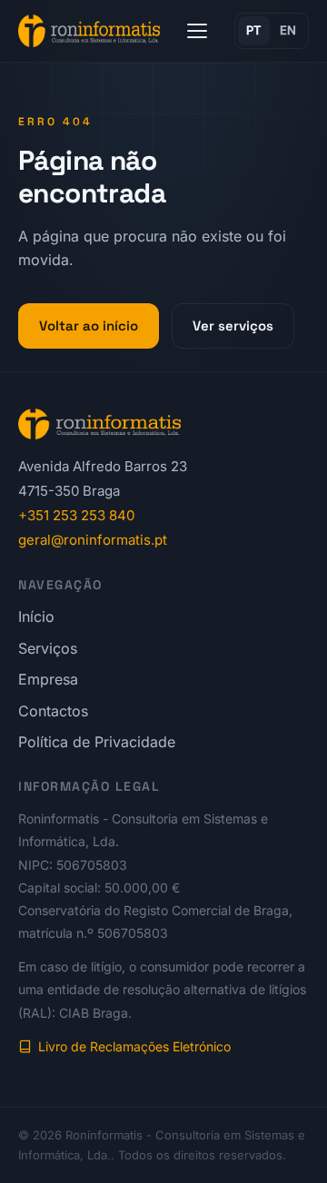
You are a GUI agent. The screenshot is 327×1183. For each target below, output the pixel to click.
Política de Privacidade (96, 742)
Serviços (47, 648)
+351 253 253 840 (76, 515)
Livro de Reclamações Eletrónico (134, 1046)
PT (254, 30)
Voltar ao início (88, 325)
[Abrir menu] (197, 31)
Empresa (48, 679)
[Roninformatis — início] (89, 31)
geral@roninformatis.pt (92, 539)
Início (36, 616)
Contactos (53, 711)
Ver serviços (233, 325)
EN (288, 30)
